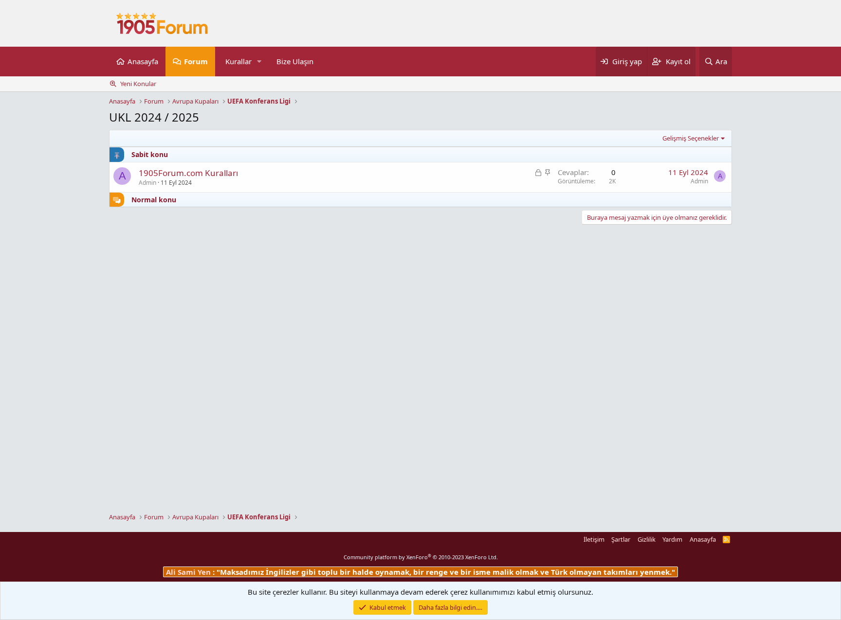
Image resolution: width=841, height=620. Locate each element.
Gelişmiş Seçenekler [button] (690, 138)
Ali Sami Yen (189, 572)
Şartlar (620, 539)
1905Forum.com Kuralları (188, 172)
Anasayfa (143, 61)
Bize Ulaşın (294, 61)
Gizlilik (647, 539)
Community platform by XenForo (421, 557)
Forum (196, 61)
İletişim (594, 539)
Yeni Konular (138, 83)
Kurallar (238, 61)
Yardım (672, 539)
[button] (259, 61)
